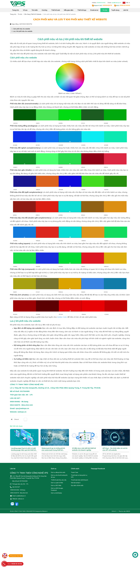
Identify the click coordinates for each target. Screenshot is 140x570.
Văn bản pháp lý (75, 482)
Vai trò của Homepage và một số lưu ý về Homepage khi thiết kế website (115, 449)
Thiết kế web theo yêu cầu (58, 480)
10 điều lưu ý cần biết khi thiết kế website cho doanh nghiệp (53, 449)
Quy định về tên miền (77, 485)
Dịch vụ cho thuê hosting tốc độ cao (59, 476)
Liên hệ (125, 10)
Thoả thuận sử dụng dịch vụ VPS (79, 476)
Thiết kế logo (81, 10)
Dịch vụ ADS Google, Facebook (57, 489)
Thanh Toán (74, 472)
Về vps (25, 10)
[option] (24, 444)
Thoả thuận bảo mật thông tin (79, 480)
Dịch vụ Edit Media (56, 493)
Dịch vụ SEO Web (56, 485)
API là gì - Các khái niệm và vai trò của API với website (84, 449)
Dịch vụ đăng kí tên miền (58, 472)
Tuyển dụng (115, 10)
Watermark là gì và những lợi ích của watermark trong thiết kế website (23, 450)
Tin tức (104, 10)
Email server (94, 10)
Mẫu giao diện (68, 10)
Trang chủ (15, 10)
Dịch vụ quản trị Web (57, 482)
